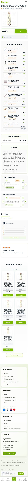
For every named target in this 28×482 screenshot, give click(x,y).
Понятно (21, 473)
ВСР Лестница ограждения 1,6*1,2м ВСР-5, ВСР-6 (14, 81)
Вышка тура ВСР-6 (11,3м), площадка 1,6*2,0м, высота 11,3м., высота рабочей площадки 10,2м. (8, 284)
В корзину (8, 295)
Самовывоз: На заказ (14, 197)
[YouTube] (14, 409)
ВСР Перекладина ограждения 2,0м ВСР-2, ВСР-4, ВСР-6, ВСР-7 (15, 95)
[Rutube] (11, 409)
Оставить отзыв (14, 238)
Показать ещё (14, 355)
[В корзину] (21, 31)
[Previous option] (3, 201)
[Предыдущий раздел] (3, 184)
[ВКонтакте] (4, 409)
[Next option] (25, 201)
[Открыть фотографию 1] (9, 18)
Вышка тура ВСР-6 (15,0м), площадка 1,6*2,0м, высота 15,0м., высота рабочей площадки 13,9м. (8, 311)
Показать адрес (9, 204)
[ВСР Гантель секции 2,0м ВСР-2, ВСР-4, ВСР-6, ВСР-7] (5, 49)
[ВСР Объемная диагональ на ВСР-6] (5, 75)
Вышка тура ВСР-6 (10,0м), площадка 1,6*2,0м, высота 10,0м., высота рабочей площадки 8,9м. (8, 338)
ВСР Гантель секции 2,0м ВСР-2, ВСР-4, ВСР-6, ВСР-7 (13, 49)
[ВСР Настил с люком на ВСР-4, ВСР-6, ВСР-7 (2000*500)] (5, 117)
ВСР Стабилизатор (12, 61)
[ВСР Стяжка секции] (5, 57)
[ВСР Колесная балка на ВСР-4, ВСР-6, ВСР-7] (5, 69)
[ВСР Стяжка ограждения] (5, 103)
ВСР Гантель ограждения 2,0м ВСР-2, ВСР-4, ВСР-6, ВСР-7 (14, 87)
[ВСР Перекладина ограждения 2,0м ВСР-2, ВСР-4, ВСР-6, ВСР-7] (5, 96)
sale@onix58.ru (7, 449)
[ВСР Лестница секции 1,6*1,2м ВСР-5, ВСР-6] (5, 124)
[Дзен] (7, 409)
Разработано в (4, 469)
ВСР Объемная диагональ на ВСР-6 (14, 74)
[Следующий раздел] (25, 184)
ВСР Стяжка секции (12, 55)
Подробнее (12, 474)
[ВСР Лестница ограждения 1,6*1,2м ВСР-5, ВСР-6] (5, 82)
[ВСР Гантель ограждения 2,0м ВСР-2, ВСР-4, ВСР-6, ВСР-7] (5, 88)
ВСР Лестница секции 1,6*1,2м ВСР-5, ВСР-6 (13, 123)
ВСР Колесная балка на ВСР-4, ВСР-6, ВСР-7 (13, 68)
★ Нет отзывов (5, 8)
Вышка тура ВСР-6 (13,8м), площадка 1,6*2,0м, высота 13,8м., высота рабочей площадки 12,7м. (21, 311)
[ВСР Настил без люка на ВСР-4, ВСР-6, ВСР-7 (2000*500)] (5, 109)
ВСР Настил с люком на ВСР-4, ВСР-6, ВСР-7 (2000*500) (13, 116)
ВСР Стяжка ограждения (13, 101)
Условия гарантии (10, 187)
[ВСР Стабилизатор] (5, 63)
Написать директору (9, 453)
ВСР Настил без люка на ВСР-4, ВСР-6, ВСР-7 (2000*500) (13, 108)
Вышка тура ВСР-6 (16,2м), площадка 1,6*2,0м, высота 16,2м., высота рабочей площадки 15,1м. (21, 284)
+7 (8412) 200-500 (8, 445)
